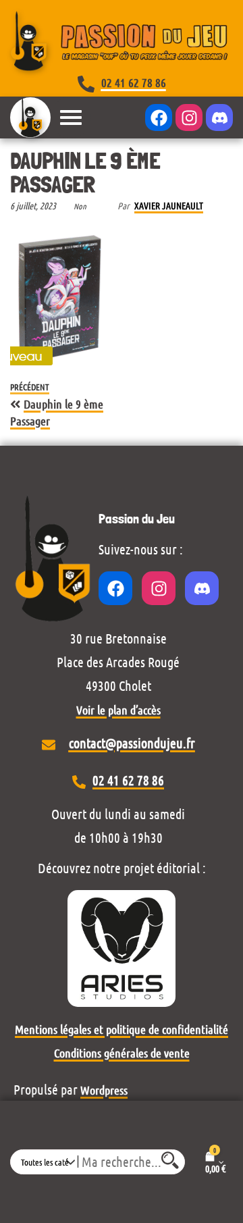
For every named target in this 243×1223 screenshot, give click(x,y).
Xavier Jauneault (168, 205)
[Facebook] (158, 117)
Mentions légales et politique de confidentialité (121, 1029)
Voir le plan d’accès (118, 709)
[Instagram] (189, 117)
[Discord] (219, 117)
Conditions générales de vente (122, 1052)
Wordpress (104, 1090)
